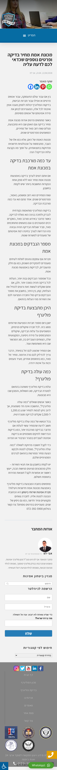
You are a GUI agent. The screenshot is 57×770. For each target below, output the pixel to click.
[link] (40, 668)
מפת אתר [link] (29, 713)
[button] (30, 35)
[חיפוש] (7, 583)
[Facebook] (30, 86)
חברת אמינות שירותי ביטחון (36, 492)
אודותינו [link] (28, 697)
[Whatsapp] (49, 86)
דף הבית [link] (28, 675)
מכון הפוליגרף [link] (28, 682)
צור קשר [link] (28, 720)
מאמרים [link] (28, 705)
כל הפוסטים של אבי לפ (33, 554)
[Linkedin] (37, 86)
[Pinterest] (43, 86)
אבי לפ (32, 72)
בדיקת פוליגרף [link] (29, 690)
